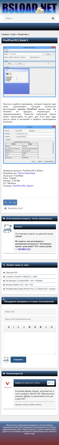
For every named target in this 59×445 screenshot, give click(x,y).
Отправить (18, 360)
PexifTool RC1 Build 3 (23, 186)
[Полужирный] (8, 327)
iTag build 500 (11, 273)
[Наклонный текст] (13, 327)
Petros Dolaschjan (26, 173)
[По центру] (35, 327)
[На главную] (29, 7)
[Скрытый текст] (51, 327)
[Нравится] (15, 202)
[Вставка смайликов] (46, 327)
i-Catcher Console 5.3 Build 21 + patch (22, 277)
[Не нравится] (6, 202)
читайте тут (24, 249)
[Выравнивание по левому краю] (29, 327)
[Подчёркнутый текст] (18, 327)
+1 (10, 202)
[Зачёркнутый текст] (24, 327)
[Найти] (53, 18)
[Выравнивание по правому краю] (40, 327)
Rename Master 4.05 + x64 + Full (19, 285)
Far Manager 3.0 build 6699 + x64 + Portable (24, 281)
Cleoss (18, 383)
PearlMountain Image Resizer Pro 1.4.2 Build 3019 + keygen (31, 289)
